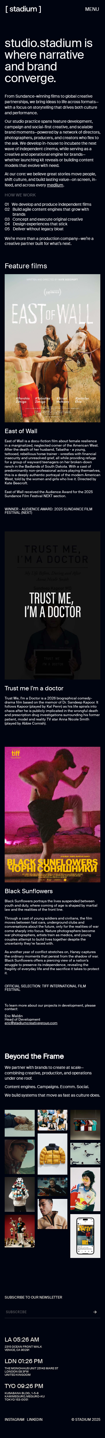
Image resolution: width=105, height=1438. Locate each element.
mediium (55, 185)
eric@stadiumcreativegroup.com (31, 1023)
